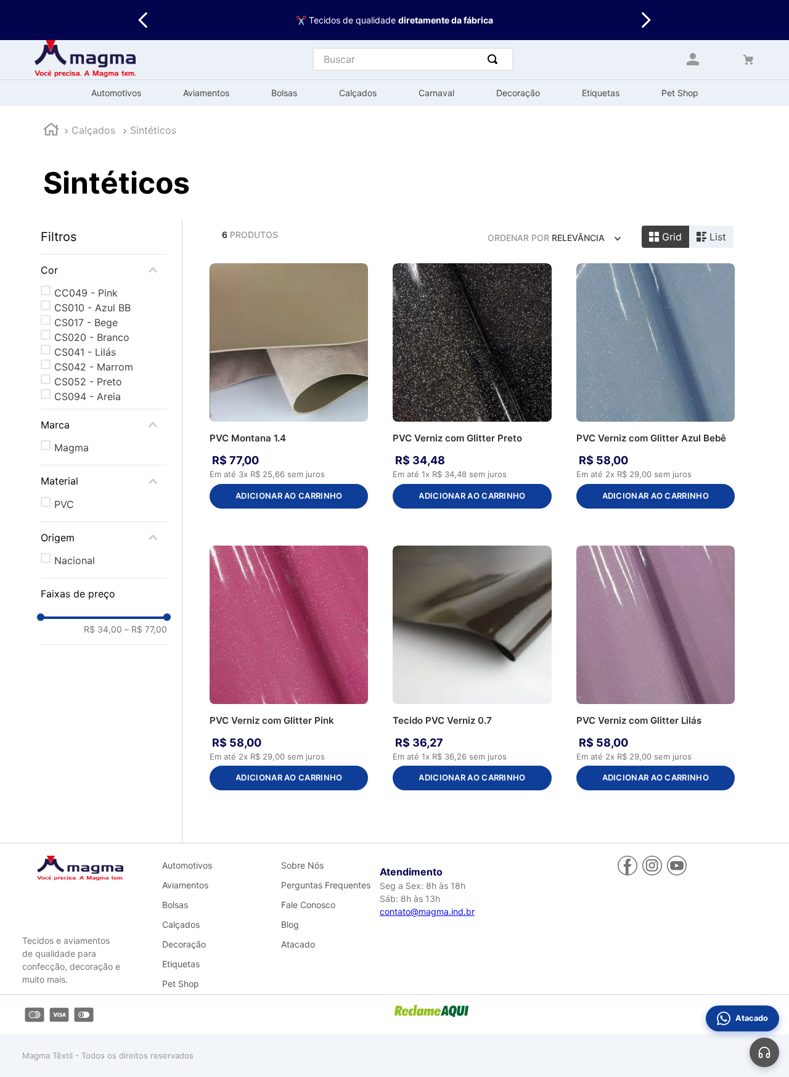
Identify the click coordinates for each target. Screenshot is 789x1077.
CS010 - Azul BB (92, 307)
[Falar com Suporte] (764, 1052)
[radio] (665, 237)
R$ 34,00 (103, 629)
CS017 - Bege (86, 322)
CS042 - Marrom (93, 367)
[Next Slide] (645, 20)
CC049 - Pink (86, 293)
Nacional (74, 560)
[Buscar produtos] (495, 59)
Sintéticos (153, 130)
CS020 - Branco (91, 337)
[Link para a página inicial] (51, 131)
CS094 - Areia (87, 396)
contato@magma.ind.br (427, 911)
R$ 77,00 (146, 629)
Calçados (93, 130)
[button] (104, 270)
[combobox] (413, 59)
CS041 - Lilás (85, 352)
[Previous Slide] (143, 20)
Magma (71, 447)
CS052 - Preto (88, 381)
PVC (64, 504)
